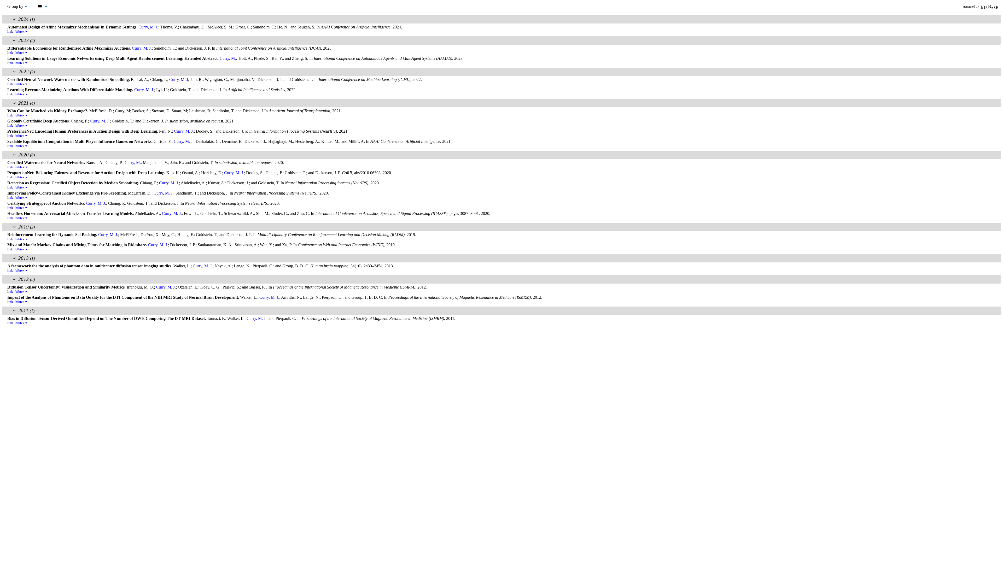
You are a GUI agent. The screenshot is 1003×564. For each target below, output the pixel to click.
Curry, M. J (178, 79)
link (10, 31)
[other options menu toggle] (42, 7)
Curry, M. (228, 58)
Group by (15, 6)
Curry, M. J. (148, 27)
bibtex (20, 31)
